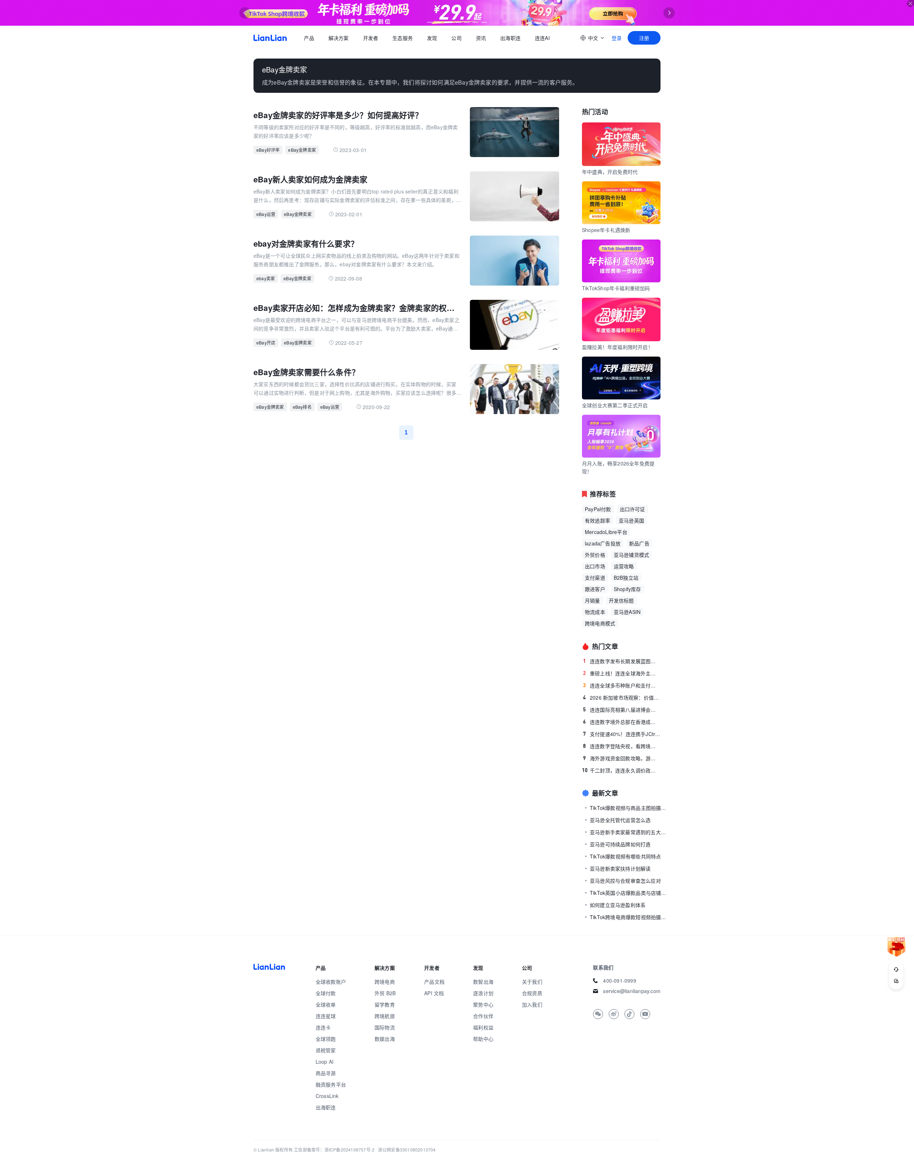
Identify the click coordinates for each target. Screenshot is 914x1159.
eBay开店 (265, 342)
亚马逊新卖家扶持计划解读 (620, 868)
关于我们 (532, 981)
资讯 (481, 37)
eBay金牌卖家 (302, 150)
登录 (617, 37)
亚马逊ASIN (627, 611)
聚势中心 (483, 1004)
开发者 (370, 37)
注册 (644, 37)
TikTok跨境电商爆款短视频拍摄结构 (629, 917)
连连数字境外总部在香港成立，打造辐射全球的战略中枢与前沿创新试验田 (622, 721)
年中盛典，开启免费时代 (610, 171)
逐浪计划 (483, 993)
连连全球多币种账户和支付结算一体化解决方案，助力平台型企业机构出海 (622, 685)
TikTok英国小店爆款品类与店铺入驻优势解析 (629, 892)
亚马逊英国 (631, 520)
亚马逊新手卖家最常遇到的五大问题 (629, 832)
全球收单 (326, 1004)
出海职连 (510, 37)
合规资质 (532, 993)
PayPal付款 (598, 509)
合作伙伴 (483, 1015)
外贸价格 (595, 554)
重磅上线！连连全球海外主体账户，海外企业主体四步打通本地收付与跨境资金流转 (622, 673)
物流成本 (595, 611)
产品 (309, 37)
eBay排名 (302, 407)
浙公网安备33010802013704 (407, 1150)
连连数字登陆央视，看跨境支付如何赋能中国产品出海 (622, 746)
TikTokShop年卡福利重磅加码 (616, 288)
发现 (432, 37)
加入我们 (532, 1004)
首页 (270, 38)
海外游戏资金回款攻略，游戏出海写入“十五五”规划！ (622, 758)
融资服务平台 (331, 1084)
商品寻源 (326, 1073)
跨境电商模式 (600, 623)
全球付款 (326, 993)
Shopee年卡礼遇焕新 (606, 229)
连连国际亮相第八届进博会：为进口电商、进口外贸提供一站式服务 (622, 709)
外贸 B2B (385, 993)
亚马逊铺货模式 (631, 554)
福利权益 (483, 1027)
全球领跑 (326, 1038)
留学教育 (385, 1004)
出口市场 (595, 566)
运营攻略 (624, 566)
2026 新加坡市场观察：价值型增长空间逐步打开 (622, 697)
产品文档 (434, 981)
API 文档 (434, 993)
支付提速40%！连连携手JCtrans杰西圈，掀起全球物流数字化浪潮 (622, 733)
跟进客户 (595, 589)
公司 (456, 37)
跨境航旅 (385, 1015)
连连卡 (323, 1027)
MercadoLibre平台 (606, 531)
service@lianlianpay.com (632, 990)
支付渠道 (595, 577)
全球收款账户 (331, 981)
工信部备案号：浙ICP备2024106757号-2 (334, 1150)
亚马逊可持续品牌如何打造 (620, 844)
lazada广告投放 (603, 543)
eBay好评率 (268, 150)
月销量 (592, 600)
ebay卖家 (265, 278)
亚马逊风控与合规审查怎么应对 (625, 880)
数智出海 (483, 981)
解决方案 (338, 37)
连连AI (542, 37)
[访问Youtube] (645, 1014)
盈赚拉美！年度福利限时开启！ (617, 347)
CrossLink (327, 1095)
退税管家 (326, 1050)
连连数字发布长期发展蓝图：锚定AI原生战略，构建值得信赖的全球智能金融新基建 (622, 661)
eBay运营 (265, 214)
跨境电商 (385, 981)
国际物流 (385, 1027)
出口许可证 (632, 509)
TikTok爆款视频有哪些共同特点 (625, 856)
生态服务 (402, 37)
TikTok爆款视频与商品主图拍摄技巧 (629, 807)
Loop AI (324, 1061)
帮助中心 (483, 1038)
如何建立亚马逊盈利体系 (618, 904)
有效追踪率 (597, 520)
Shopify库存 (627, 589)
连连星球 (326, 1015)
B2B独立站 (626, 577)
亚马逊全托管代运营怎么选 (620, 819)
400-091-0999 (619, 980)
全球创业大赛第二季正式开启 (615, 405)
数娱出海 (385, 1038)
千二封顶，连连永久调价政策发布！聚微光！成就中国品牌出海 (621, 770)
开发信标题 (621, 600)
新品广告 (639, 543)
